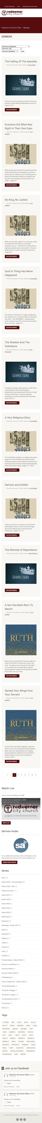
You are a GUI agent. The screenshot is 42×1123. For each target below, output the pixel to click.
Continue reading (11, 109)
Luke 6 (31, 1035)
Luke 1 (10, 1035)
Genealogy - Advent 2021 (10, 925)
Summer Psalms (7, 969)
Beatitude (20, 1025)
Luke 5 (24, 1035)
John (31, 1029)
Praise (33, 1044)
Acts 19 (5, 1025)
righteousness (30, 1048)
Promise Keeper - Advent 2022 (12, 960)
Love (4, 1035)
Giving (35, 1025)
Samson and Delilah (16, 484)
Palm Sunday (30, 1041)
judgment (12, 1032)
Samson (5, 1051)
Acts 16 (33, 1022)
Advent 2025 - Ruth (8, 886)
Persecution (15, 1044)
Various (4, 1008)
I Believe (4, 938)
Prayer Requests (10, 6)
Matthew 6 (31, 1038)
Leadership (21, 1032)
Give (18, 6)
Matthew (12, 1038)
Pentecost (6, 1044)
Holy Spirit (5, 934)
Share (18, 1086)
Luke (3, 951)
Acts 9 (26, 1022)
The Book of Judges (8, 995)
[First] (4, 775)
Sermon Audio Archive (9, 862)
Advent (12, 1025)
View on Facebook (9, 1086)
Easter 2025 (6, 908)
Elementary (5, 917)
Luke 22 (5, 1038)
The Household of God (9, 999)
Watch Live (6, 823)
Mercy (14, 1041)
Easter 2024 (6, 904)
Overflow (5, 956)
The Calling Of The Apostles (21, 61)
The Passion (6, 1003)
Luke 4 (17, 1035)
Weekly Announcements (30, 6)
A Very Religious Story (17, 417)
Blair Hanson (33, 553)
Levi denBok (33, 278)
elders (28, 1025)
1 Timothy (6, 1022)
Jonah (4, 943)
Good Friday (6, 1029)
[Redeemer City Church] (14, 13)
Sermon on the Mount (9, 964)
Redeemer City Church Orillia (19, 1075)
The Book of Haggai (8, 990)
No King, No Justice (16, 199)
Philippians (25, 1044)
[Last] (3, 778)
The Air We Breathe (8, 986)
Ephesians (5, 921)
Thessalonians (7, 1054)
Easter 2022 (6, 899)
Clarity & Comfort (7, 891)
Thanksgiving (6, 977)
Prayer (4, 1048)
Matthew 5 (21, 1038)
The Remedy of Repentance (21, 549)
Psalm (11, 1048)
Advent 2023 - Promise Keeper (12, 882)
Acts (3, 878)
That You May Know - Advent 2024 (13, 982)
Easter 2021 (6, 895)
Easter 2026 (6, 912)
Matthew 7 (6, 1041)
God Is (4, 930)
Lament (4, 947)
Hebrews (15, 1029)
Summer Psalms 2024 (9, 973)
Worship (23, 1054)
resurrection (19, 1048)
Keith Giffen (32, 65)
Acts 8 (19, 1022)
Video (9, 1083)
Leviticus (30, 1032)
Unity (16, 1054)
